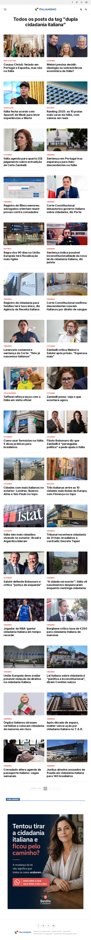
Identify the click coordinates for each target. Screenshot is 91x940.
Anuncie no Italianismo (42, 931)
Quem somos (57, 931)
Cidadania (67, 931)
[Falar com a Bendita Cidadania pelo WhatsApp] (45, 861)
